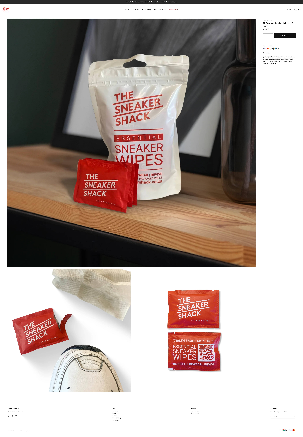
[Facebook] (12, 416)
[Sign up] (294, 417)
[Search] (295, 9)
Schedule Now (173, 9)
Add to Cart (285, 35)
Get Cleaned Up (146, 9)
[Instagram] (16, 416)
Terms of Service (116, 418)
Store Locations (195, 413)
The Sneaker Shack (268, 20)
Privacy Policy (195, 411)
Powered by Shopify (26, 431)
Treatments (115, 411)
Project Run (115, 413)
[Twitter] (8, 416)
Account (289, 9)
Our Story (126, 9)
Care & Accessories (160, 9)
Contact (193, 408)
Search (114, 408)
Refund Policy (115, 420)
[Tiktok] (20, 416)
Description (266, 52)
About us (114, 415)
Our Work (135, 9)
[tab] (267, 53)
